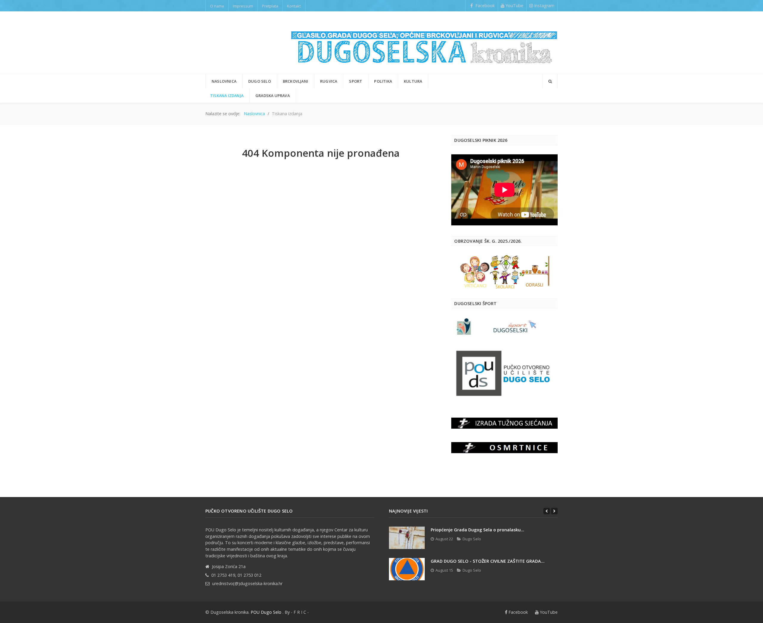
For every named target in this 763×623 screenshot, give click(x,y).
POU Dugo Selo (266, 612)
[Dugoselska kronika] (424, 42)
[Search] (550, 81)
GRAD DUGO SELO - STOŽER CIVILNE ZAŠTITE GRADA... (488, 561)
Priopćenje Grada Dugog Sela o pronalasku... (477, 530)
